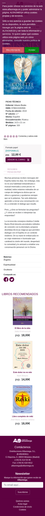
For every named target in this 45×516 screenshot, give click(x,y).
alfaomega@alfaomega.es (22, 466)
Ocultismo (8, 270)
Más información (13, 50)
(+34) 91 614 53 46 (23, 460)
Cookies (22, 510)
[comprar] (17, 302)
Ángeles (7, 260)
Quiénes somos (22, 501)
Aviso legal (22, 504)
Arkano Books (20, 105)
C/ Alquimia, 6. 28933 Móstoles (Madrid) (22, 457)
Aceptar (32, 50)
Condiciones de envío (22, 507)
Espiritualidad (9, 265)
